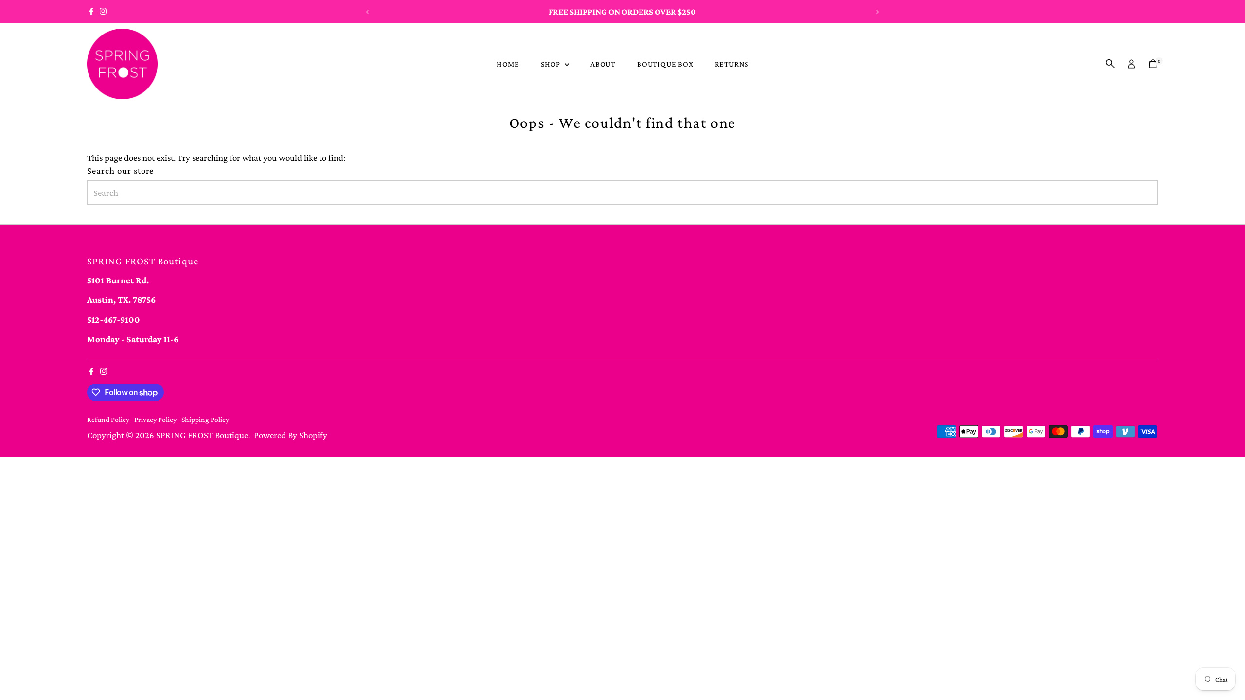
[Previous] (368, 12)
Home (508, 64)
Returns (732, 64)
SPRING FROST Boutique (202, 435)
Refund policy (108, 419)
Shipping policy (205, 419)
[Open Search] (1110, 63)
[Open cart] (1153, 63)
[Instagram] (103, 11)
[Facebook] (91, 11)
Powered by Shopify (290, 435)
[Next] (877, 12)
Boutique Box (665, 64)
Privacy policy (155, 419)
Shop (551, 64)
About (603, 64)
